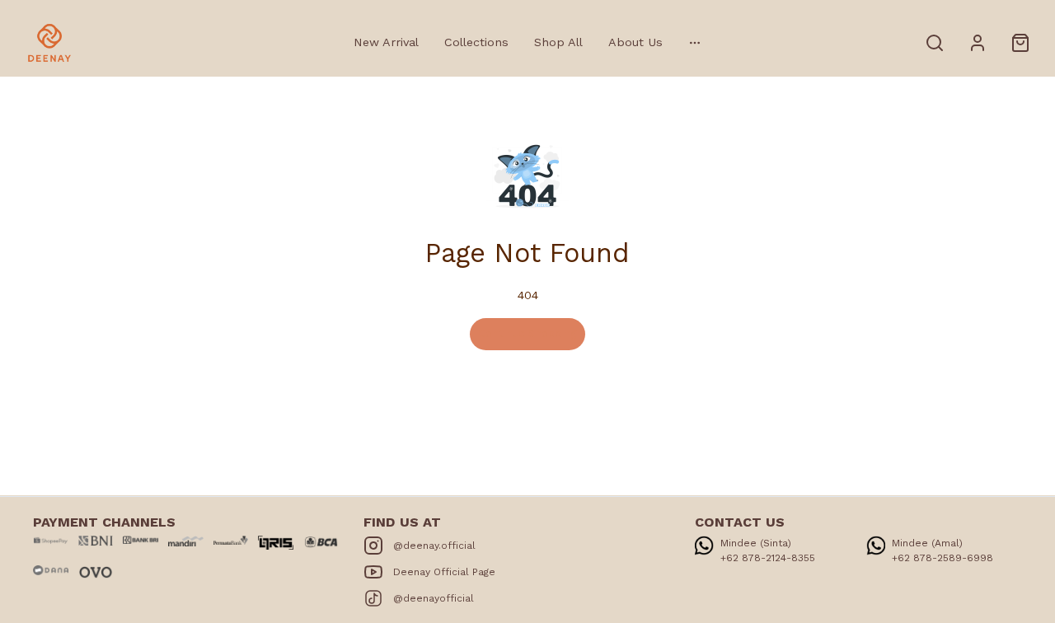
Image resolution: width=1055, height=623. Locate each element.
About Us (635, 42)
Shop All (558, 42)
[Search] (935, 43)
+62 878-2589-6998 (942, 558)
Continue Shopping (527, 333)
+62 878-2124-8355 (767, 558)
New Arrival (386, 42)
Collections (476, 42)
